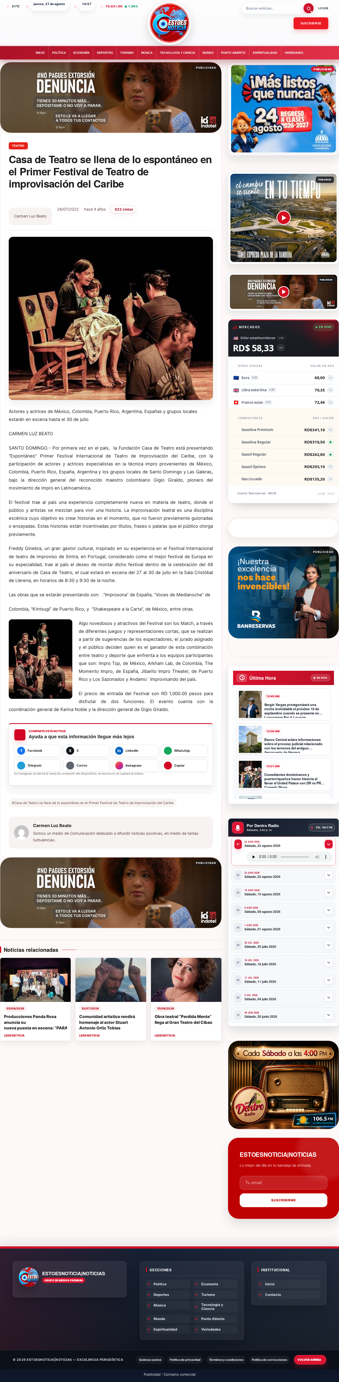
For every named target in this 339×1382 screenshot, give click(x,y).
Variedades (294, 52)
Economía (81, 52)
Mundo (208, 52)
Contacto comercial (179, 1374)
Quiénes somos (150, 1360)
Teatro (18, 146)
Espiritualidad (265, 52)
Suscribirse (311, 23)
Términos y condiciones (226, 1360)
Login (323, 8)
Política (59, 52)
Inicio (40, 52)
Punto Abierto (233, 52)
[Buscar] (309, 8)
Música (147, 52)
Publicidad (152, 1374)
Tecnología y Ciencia (177, 52)
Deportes (105, 52)
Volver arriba (309, 1360)
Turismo (127, 52)
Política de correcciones (269, 1360)
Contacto (273, 1294)
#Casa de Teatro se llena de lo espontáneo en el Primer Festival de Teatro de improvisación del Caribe (92, 803)
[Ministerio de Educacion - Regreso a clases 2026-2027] (283, 109)
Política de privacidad (185, 1360)
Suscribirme (283, 1200)
